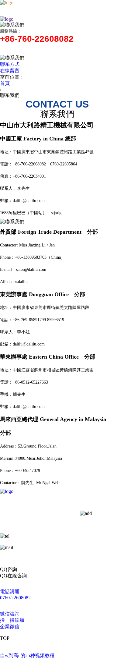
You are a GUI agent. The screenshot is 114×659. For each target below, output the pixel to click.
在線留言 (9, 70)
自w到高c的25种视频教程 (27, 655)
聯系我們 (61, 525)
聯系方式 (9, 64)
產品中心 (21, 516)
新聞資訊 (21, 525)
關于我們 (21, 506)
